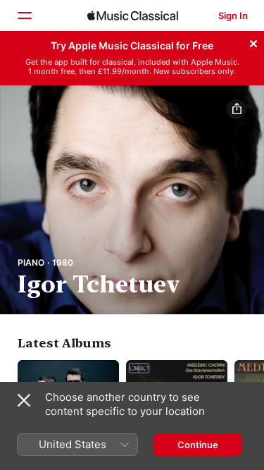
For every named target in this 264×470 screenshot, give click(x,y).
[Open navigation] (23, 15)
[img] (132, 15)
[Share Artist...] (236, 109)
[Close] (253, 41)
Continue (197, 444)
